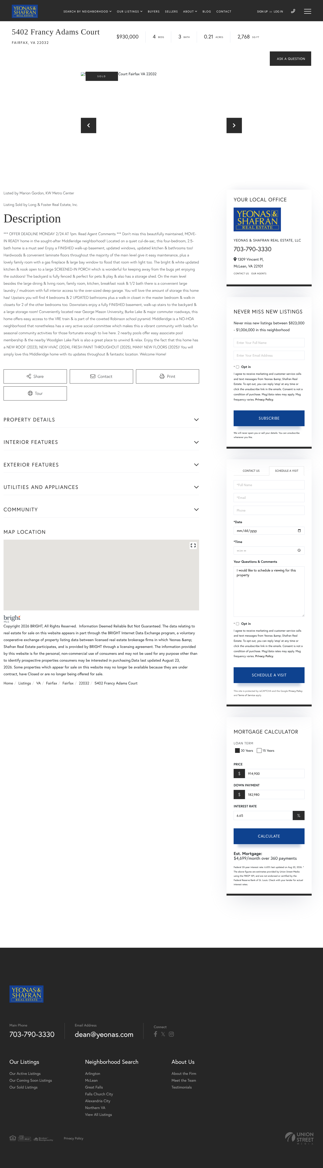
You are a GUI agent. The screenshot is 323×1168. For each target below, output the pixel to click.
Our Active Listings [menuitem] (25, 1073)
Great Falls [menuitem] (94, 1087)
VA (38, 683)
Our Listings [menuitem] (128, 11)
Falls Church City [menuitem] (99, 1094)
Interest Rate (245, 806)
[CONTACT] (290, 58)
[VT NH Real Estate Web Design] (299, 1138)
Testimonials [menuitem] (182, 1087)
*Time (238, 542)
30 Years (247, 750)
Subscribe (269, 418)
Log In (278, 11)
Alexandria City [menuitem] (97, 1100)
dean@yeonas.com (104, 1034)
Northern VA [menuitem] (95, 1107)
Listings (24, 683)
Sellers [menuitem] (171, 11)
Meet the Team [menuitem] (184, 1080)
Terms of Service (246, 695)
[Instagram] (171, 1034)
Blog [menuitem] (207, 11)
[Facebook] (155, 1034)
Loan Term (243, 743)
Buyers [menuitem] (154, 11)
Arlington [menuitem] (92, 1073)
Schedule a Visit (286, 471)
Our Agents (258, 273)
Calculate (269, 836)
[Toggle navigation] (307, 11)
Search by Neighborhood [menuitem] (86, 11)
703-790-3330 (252, 249)
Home (8, 683)
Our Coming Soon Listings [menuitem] (30, 1080)
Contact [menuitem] (223, 11)
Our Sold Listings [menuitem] (23, 1087)
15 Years (268, 750)
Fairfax (51, 683)
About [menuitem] (188, 11)
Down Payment (246, 785)
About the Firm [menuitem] (184, 1073)
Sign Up (262, 11)
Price (238, 764)
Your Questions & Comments (255, 561)
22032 (84, 683)
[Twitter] (163, 1034)
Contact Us (241, 273)
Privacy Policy (264, 399)
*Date (238, 522)
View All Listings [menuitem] (98, 1114)
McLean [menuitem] (91, 1080)
